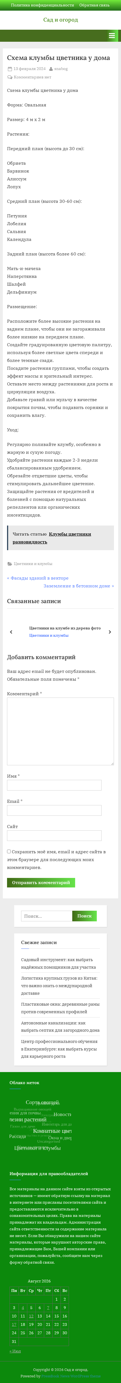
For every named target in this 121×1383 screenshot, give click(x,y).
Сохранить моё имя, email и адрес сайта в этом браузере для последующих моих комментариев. (56, 859)
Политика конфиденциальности (42, 5)
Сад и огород (60, 19)
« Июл (15, 1351)
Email (15, 801)
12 (31, 1316)
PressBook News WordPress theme (71, 1376)
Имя (13, 776)
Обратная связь (94, 5)
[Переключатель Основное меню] (112, 36)
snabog (61, 68)
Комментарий (24, 693)
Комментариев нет (32, 77)
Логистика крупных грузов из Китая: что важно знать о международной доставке (59, 985)
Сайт (12, 826)
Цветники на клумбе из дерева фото (53, 628)
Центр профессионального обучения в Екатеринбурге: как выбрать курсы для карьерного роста (59, 1048)
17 (14, 1324)
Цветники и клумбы (33, 563)
